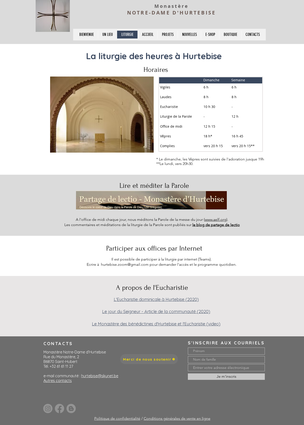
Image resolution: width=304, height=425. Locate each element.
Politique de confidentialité (117, 418)
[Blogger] (71, 408)
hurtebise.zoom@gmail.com (125, 264)
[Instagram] (47, 408)
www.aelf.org (215, 219)
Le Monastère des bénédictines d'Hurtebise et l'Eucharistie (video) (156, 324)
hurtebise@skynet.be (99, 375)
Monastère (171, 6)
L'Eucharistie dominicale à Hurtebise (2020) (156, 299)
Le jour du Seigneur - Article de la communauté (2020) (156, 311)
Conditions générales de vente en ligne (177, 418)
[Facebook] (59, 408)
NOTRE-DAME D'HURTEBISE (171, 12)
